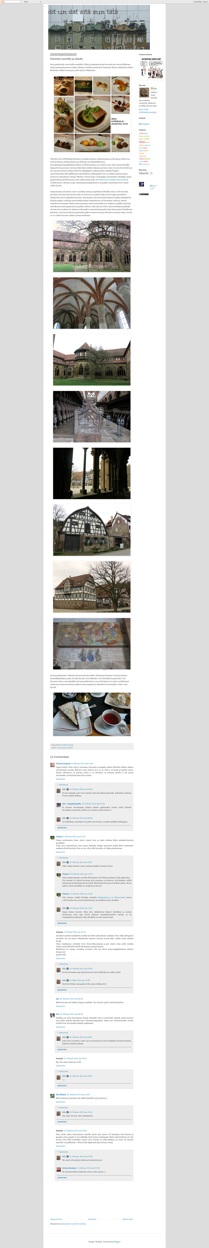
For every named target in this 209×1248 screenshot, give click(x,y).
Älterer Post (127, 1219)
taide (146, 161)
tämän (116, 168)
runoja (144, 164)
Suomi (147, 142)
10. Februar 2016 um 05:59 (80, 969)
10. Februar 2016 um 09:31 (75, 1059)
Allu (64, 789)
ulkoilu (141, 145)
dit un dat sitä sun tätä (83, 11)
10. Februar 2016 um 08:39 (80, 818)
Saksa (64, 748)
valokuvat (142, 156)
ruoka (59, 748)
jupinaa (141, 139)
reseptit (144, 148)
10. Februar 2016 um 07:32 (93, 804)
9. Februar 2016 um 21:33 (74, 837)
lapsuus (147, 159)
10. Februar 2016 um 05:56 (80, 789)
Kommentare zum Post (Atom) (73, 1224)
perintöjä (146, 136)
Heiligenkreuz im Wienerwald (111, 898)
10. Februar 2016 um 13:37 (80, 908)
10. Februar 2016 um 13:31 (80, 1112)
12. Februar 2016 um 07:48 (87, 1168)
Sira (57, 1014)
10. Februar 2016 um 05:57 (80, 862)
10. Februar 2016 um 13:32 (81, 894)
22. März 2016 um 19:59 (79, 980)
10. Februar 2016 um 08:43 (71, 1014)
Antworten (60, 779)
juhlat (146, 150)
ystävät (70, 748)
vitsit (140, 148)
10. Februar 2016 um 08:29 (71, 999)
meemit (141, 161)
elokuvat (147, 145)
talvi (140, 164)
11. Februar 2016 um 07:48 (80, 1157)
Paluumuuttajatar (63, 764)
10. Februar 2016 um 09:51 (80, 1037)
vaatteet (146, 139)
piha (148, 164)
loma (142, 141)
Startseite (92, 1219)
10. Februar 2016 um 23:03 (75, 1131)
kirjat (146, 133)
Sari (57, 999)
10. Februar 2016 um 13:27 (78, 1095)
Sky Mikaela (61, 1095)
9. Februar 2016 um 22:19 (75, 932)
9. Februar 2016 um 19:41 (82, 764)
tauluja (141, 159)
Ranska (141, 136)
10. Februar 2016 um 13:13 (81, 874)
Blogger (117, 1242)
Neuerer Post (56, 1219)
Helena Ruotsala (69, 1168)
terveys (141, 153)
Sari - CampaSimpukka (71, 804)
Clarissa (59, 837)
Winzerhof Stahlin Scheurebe (112, 180)
